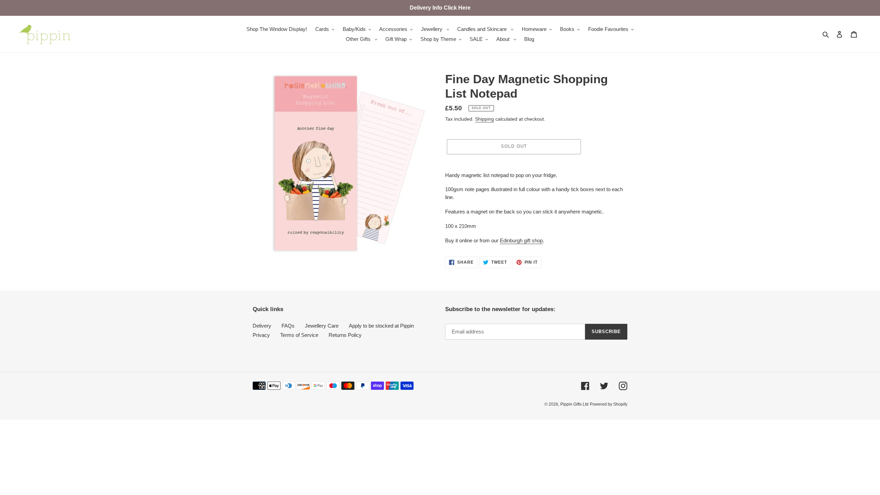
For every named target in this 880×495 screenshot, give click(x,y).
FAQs (288, 326)
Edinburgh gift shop (521, 240)
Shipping (484, 119)
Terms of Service (299, 335)
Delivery (262, 326)
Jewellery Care (322, 326)
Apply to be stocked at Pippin (381, 326)
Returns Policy (345, 335)
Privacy (261, 335)
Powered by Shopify (608, 404)
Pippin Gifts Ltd (574, 404)
